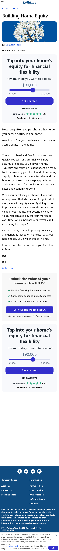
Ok (53, 547)
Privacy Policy (36, 490)
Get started (29, 101)
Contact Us (6, 490)
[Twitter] (33, 471)
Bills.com (7, 268)
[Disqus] (29, 429)
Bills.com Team (13, 44)
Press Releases (8, 494)
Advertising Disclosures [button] (34, 523)
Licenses (34, 503)
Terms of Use (36, 486)
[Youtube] (26, 471)
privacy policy (14, 546)
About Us (5, 486)
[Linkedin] (39, 471)
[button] (2, 2)
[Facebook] (19, 471)
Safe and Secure (38, 499)
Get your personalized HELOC (29, 309)
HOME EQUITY (10, 8)
